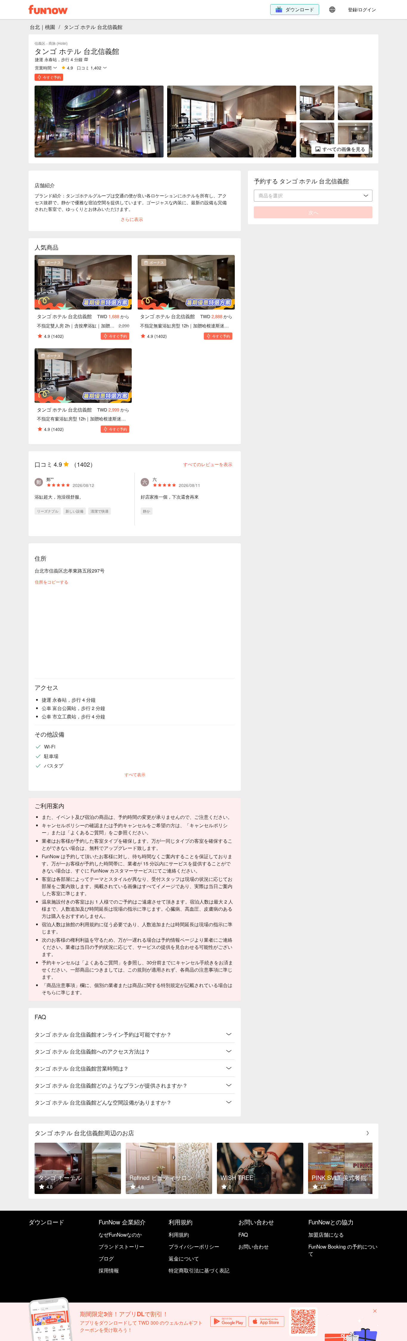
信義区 (40, 43)
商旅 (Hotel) (58, 43)
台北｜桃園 (42, 26)
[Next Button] (367, 1133)
